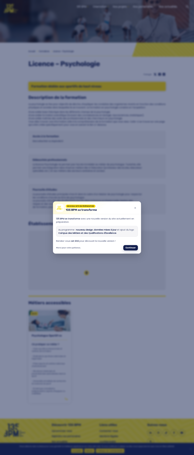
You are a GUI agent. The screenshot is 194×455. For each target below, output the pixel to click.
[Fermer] (135, 208)
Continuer (131, 248)
